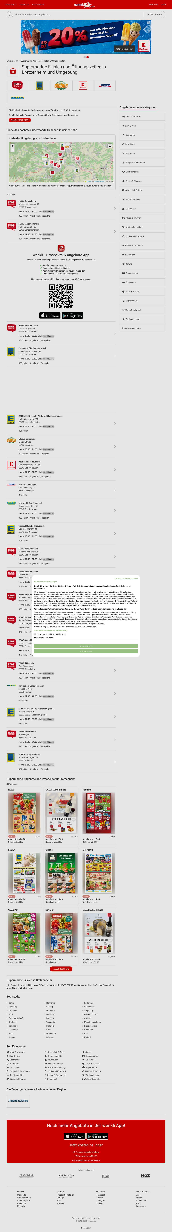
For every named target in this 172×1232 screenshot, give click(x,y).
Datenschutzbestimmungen (126, 578)
